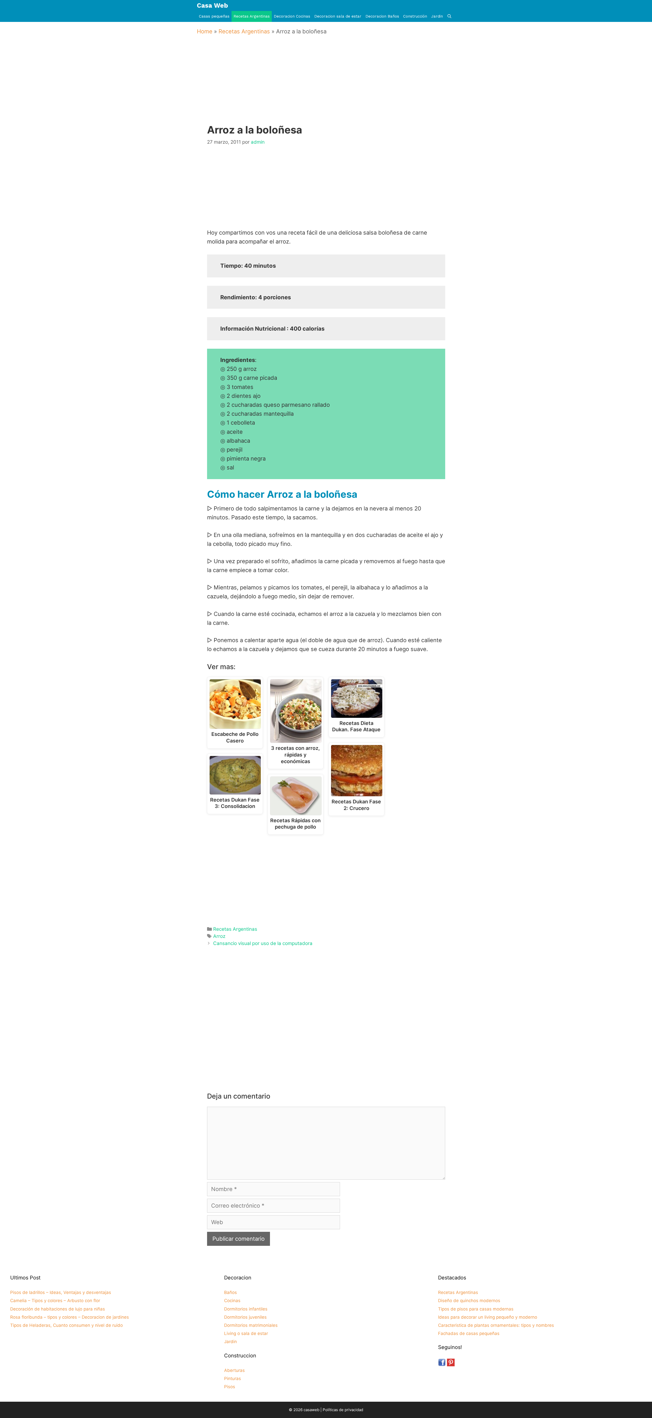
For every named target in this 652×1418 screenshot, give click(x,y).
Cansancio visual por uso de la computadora (263, 943)
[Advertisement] (327, 87)
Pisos (229, 1386)
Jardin (437, 16)
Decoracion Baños (382, 16)
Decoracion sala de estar (337, 16)
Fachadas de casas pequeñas (468, 1333)
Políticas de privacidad (343, 1409)
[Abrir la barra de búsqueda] (449, 16)
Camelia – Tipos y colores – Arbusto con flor (55, 1300)
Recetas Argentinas (252, 16)
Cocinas (232, 1300)
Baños (230, 1292)
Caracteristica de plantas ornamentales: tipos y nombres (496, 1325)
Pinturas (232, 1378)
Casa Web (212, 5)
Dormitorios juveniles (245, 1317)
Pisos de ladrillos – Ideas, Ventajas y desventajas (60, 1292)
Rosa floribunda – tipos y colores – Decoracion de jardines (69, 1317)
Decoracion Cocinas (292, 16)
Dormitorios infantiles (245, 1309)
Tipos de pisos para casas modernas (475, 1309)
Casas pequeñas (214, 16)
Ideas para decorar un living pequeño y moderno (487, 1317)
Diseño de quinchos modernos (469, 1300)
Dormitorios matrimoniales (251, 1325)
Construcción (415, 16)
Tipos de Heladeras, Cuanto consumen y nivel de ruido (66, 1325)
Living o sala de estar (246, 1333)
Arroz (219, 936)
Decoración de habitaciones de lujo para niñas (57, 1309)
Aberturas (234, 1370)
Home (204, 31)
